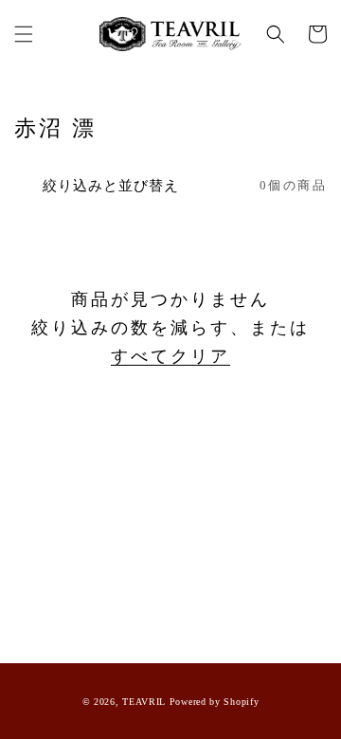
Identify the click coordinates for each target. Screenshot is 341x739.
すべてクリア (170, 356)
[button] (24, 34)
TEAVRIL (144, 701)
